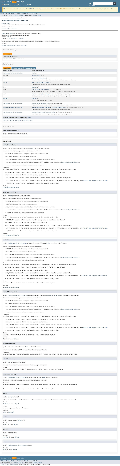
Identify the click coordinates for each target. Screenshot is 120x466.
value (10, 33)
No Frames (25, 13)
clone (33, 73)
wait (23, 120)
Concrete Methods (30, 68)
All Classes (34, 13)
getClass (5, 120)
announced (8, 8)
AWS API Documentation (8, 45)
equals (34, 75)
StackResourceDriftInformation (12, 59)
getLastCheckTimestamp (39, 78)
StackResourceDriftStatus (59, 107)
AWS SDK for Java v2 (65, 8)
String (5, 82)
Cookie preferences (14, 464)
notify (12, 120)
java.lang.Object (6, 23)
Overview (3, 1)
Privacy (2, 464)
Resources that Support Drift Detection (70, 162)
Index (18, 1)
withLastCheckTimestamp (39, 103)
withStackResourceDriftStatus (41, 107)
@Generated (5, 33)
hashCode (34, 87)
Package (9, 1)
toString (34, 98)
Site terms (7, 464)
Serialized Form (21, 45)
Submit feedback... (92, 5)
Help (22, 1)
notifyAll (18, 120)
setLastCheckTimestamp (39, 89)
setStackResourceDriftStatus (41, 94)
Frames (19, 13)
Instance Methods (17, 68)
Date (4, 78)
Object (9, 36)
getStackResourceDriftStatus (41, 82)
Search (90, 3)
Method (21, 15)
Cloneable (14, 28)
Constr (16, 15)
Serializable (5, 28)
